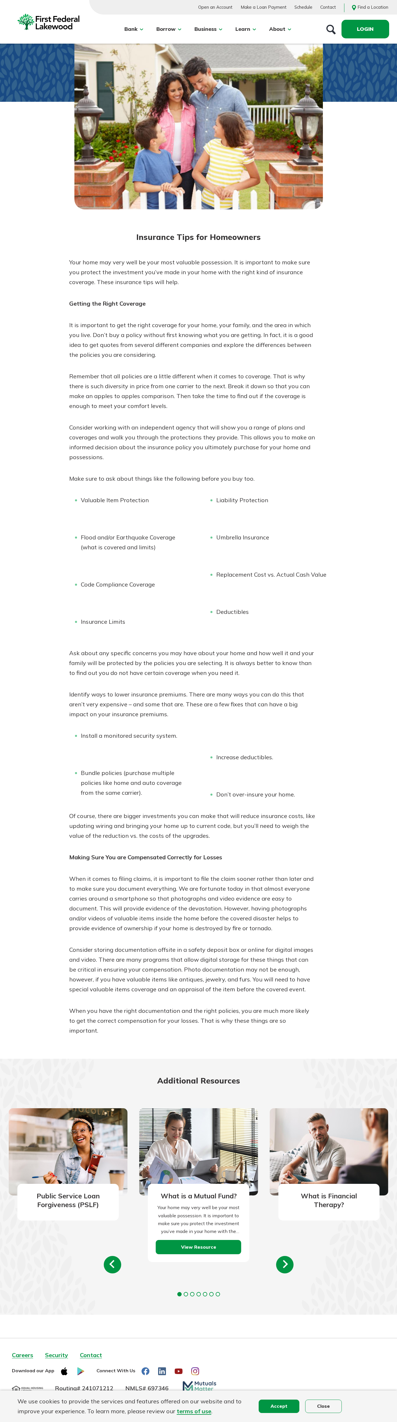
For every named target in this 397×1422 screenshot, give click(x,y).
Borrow (166, 29)
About (277, 29)
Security (56, 1355)
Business (205, 29)
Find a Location (372, 7)
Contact (328, 7)
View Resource (198, 1247)
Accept (279, 1406)
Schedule (303, 7)
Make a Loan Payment (264, 7)
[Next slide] (285, 1264)
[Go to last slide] (112, 1264)
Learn (242, 29)
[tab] (179, 1294)
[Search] (331, 29)
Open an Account (215, 7)
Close (323, 1406)
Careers (22, 1355)
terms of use (194, 1411)
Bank (130, 29)
